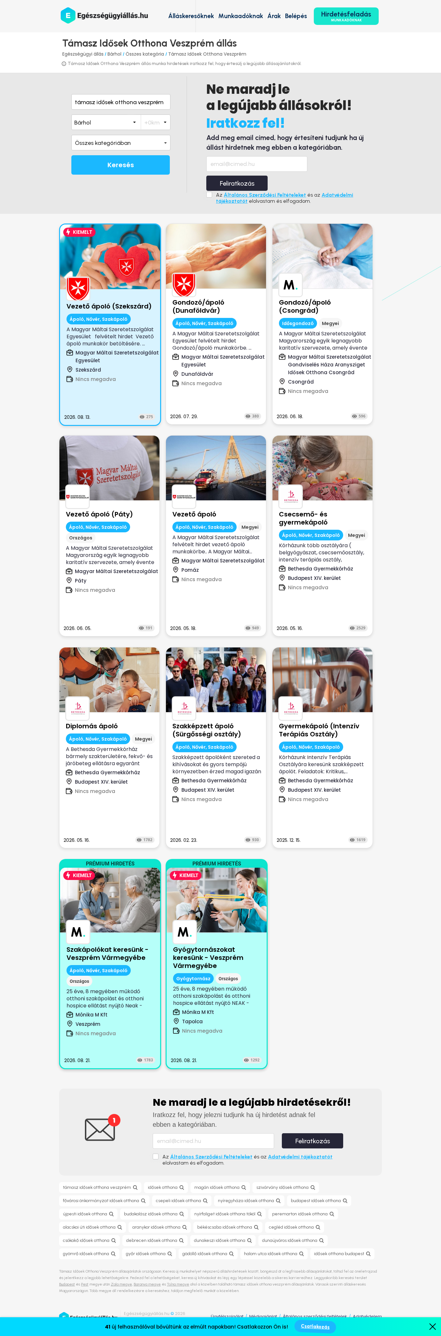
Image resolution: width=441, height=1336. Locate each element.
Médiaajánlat (263, 1316)
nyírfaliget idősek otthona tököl (224, 1214)
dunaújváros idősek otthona (289, 1240)
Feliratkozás (237, 183)
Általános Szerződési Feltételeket (265, 195)
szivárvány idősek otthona (282, 1187)
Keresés (121, 164)
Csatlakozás (315, 1327)
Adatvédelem (367, 1316)
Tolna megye (178, 1284)
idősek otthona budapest (339, 1253)
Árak (274, 16)
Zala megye (121, 1284)
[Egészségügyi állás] (104, 15)
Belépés (296, 16)
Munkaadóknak (240, 16)
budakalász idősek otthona (151, 1214)
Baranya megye (147, 1284)
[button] (120, 142)
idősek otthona (163, 1187)
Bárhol (115, 54)
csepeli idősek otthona (178, 1200)
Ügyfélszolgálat (227, 1316)
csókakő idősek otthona (86, 1240)
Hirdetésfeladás (346, 16)
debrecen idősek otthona (151, 1240)
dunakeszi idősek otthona (219, 1240)
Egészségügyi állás (83, 54)
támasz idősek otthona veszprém (97, 1187)
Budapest (67, 1284)
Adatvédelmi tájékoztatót (300, 1157)
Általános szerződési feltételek (315, 1316)
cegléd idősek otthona (291, 1227)
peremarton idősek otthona (300, 1214)
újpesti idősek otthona (85, 1214)
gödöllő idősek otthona (204, 1253)
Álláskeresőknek (191, 16)
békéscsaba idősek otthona (224, 1227)
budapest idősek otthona (316, 1200)
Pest (84, 1284)
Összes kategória (145, 54)
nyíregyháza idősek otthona (246, 1200)
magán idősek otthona (217, 1187)
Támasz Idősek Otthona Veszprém (207, 54)
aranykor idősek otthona (156, 1227)
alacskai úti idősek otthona (89, 1227)
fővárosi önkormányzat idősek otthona (101, 1200)
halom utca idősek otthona (270, 1253)
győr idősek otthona (146, 1253)
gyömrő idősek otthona (86, 1253)
